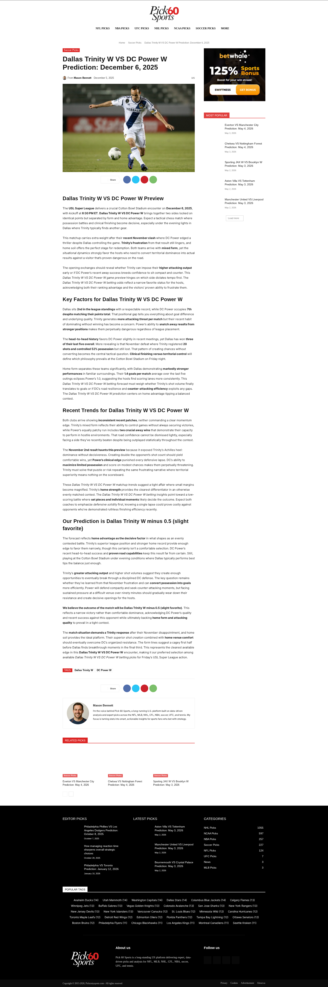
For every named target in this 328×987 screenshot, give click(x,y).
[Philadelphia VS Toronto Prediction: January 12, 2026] (72, 870)
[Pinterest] (144, 179)
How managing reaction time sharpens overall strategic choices (101, 849)
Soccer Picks (134, 42)
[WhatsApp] (153, 179)
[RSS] (217, 960)
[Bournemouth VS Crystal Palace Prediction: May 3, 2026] (142, 867)
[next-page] (71, 794)
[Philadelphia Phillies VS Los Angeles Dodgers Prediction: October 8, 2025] (72, 831)
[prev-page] (65, 794)
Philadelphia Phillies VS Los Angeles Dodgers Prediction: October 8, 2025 (101, 830)
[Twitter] (136, 179)
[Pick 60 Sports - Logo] (164, 14)
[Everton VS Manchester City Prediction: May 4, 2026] (83, 762)
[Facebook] (127, 179)
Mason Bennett (82, 77)
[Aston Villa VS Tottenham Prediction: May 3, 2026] (213, 185)
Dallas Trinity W (84, 670)
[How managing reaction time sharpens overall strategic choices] (72, 850)
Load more (233, 218)
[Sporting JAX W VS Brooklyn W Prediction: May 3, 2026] (174, 762)
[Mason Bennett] (65, 78)
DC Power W (104, 670)
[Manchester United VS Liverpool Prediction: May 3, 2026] (213, 204)
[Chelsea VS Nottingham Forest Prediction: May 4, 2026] (129, 762)
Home (122, 42)
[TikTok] (226, 960)
